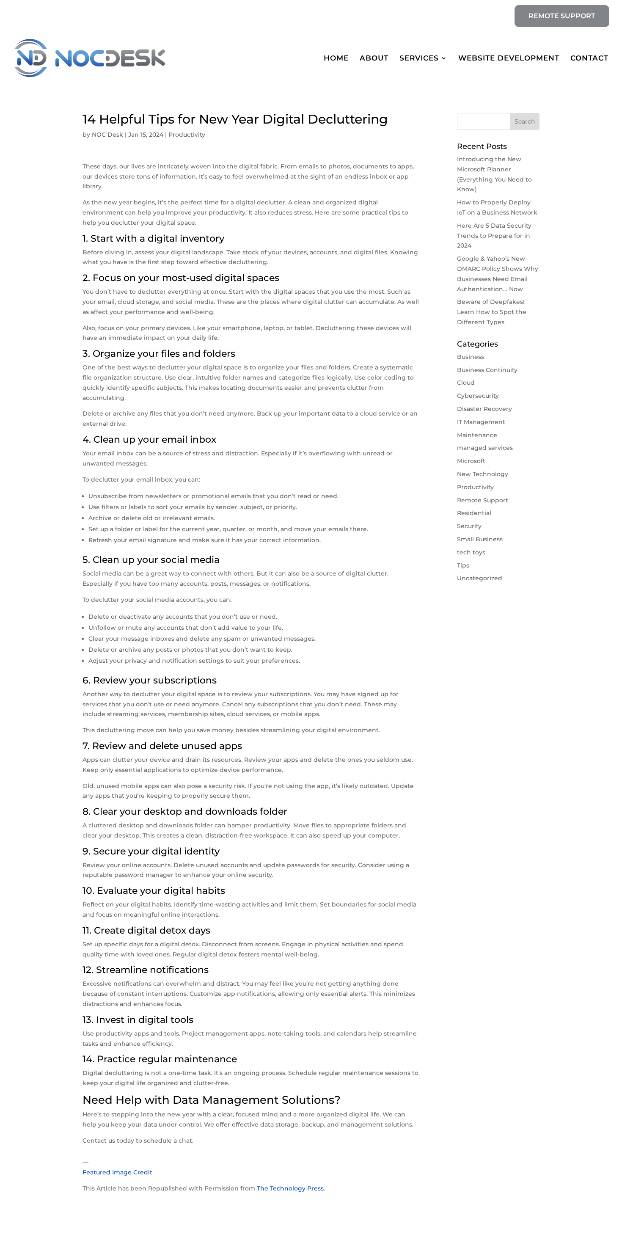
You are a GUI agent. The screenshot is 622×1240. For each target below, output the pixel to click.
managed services (485, 448)
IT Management (481, 422)
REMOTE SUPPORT (561, 16)
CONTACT (589, 58)
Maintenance (477, 435)
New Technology (482, 474)
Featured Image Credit (117, 1172)
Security (469, 526)
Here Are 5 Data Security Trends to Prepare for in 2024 (494, 236)
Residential (474, 513)
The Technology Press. (291, 1188)
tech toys (471, 552)
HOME (336, 58)
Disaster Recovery (484, 409)
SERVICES (419, 58)
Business (470, 357)
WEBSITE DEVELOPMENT (508, 58)
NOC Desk (107, 134)
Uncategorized (479, 578)
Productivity (186, 134)
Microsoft (471, 461)
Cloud (466, 382)
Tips (463, 565)
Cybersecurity (478, 396)
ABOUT (374, 58)
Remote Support (482, 500)
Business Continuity (487, 370)
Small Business (480, 539)
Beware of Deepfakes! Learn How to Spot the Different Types (491, 312)
